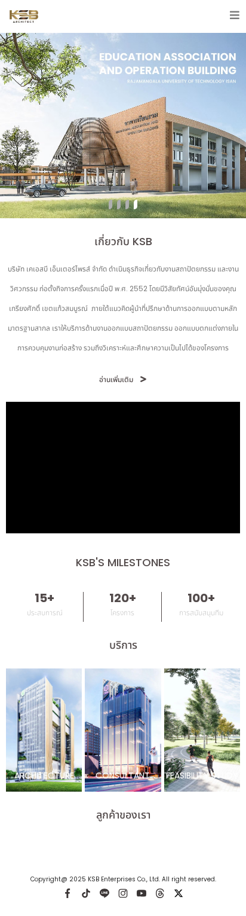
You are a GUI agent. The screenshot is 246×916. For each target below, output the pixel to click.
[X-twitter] (178, 893)
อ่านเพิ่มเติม (116, 379)
